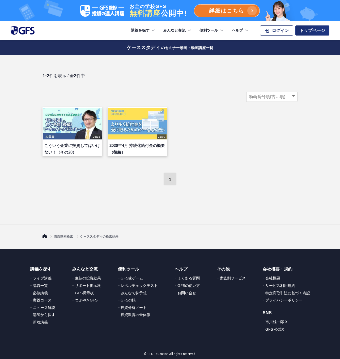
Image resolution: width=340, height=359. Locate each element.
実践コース (42, 300)
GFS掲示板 (84, 293)
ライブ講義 (42, 278)
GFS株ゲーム (132, 278)
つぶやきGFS (86, 300)
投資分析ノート (134, 307)
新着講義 (40, 322)
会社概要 (272, 278)
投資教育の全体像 (135, 315)
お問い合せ (186, 293)
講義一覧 (40, 285)
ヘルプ (237, 30)
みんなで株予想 (134, 293)
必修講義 (40, 293)
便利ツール (208, 30)
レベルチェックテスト (139, 285)
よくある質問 (188, 278)
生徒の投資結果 (88, 278)
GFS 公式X (274, 329)
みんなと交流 (174, 30)
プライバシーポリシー (284, 300)
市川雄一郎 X (276, 322)
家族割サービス (233, 278)
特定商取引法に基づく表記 (287, 293)
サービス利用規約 (280, 285)
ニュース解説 (44, 307)
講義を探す (140, 30)
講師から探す (44, 315)
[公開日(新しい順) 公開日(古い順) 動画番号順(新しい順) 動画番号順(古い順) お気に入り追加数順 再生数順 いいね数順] (272, 97)
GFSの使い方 (188, 285)
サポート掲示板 (88, 285)
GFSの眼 (128, 300)
